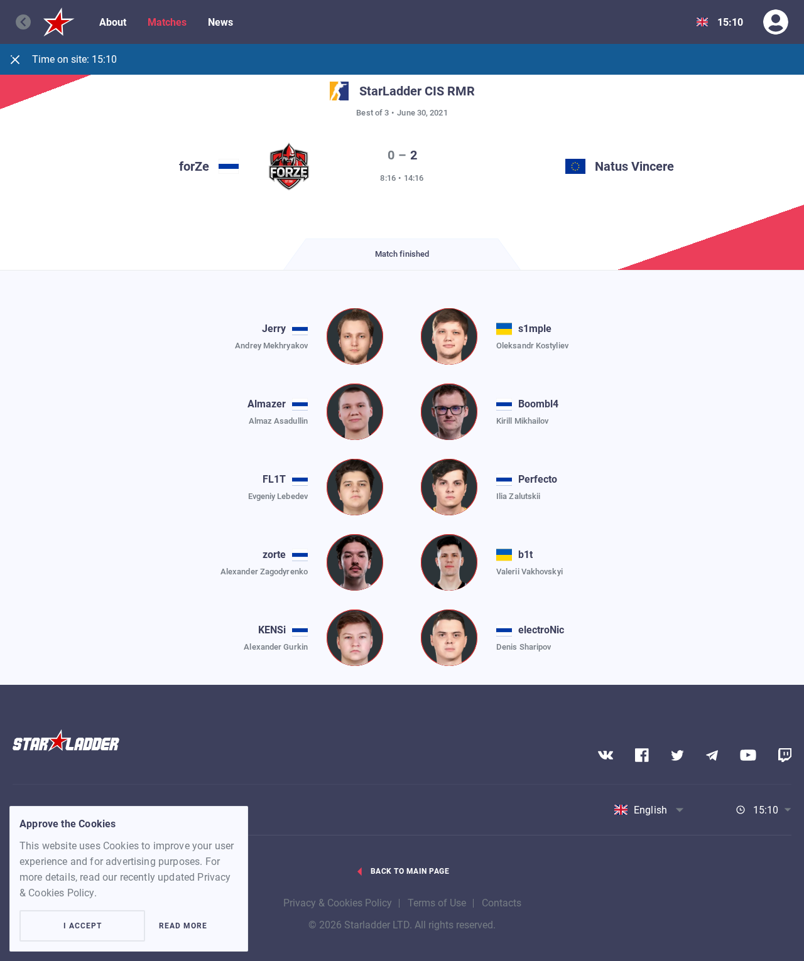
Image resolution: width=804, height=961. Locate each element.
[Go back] (29, 22)
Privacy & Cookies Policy (337, 903)
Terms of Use (437, 903)
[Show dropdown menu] (702, 22)
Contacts (501, 903)
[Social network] (605, 755)
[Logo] (59, 22)
